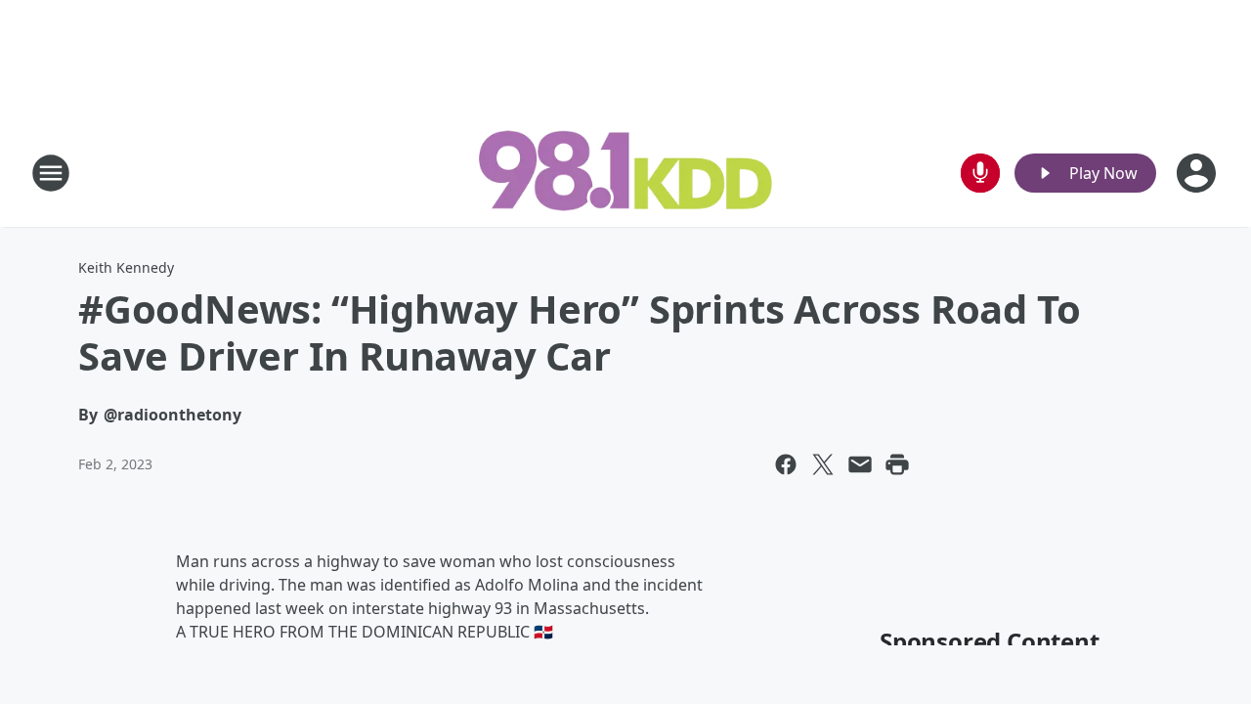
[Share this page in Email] (860, 464)
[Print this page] (897, 464)
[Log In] (1198, 173)
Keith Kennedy (126, 267)
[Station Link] (625, 172)
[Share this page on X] (823, 464)
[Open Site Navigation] (50, 173)
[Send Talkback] (980, 173)
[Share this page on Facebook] (785, 464)
